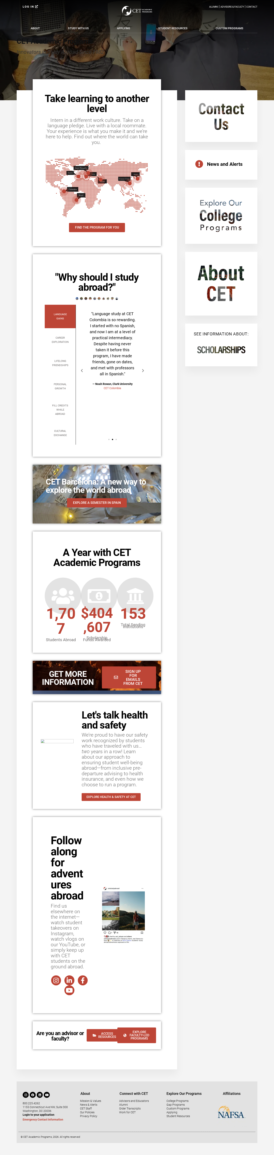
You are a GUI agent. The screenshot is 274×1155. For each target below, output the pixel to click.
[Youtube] (69, 990)
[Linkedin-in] (69, 980)
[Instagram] (56, 980)
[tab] (60, 316)
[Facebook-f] (83, 980)
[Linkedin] (40, 1095)
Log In (29, 6)
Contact (251, 6)
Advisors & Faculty (232, 6)
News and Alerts (225, 164)
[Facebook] (33, 1095)
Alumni (213, 6)
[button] (82, 371)
